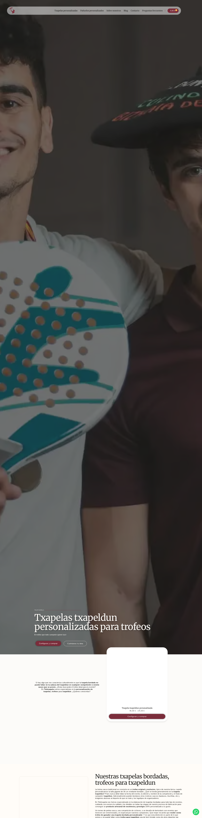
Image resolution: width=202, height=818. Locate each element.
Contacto (135, 10)
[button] (21, 799)
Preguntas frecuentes (152, 10)
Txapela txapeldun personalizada (137, 708)
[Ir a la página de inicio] (12, 10)
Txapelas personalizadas (66, 10)
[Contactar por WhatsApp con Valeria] (196, 812)
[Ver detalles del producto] (137, 678)
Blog (126, 10)
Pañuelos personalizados (92, 10)
